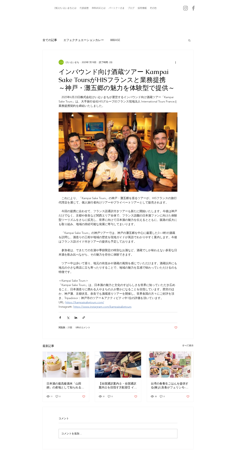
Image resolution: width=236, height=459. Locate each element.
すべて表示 (187, 345)
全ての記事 (50, 40)
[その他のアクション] (175, 62)
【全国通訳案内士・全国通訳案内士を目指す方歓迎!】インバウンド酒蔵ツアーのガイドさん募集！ (118, 385)
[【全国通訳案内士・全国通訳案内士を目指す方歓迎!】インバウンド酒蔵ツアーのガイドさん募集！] (118, 365)
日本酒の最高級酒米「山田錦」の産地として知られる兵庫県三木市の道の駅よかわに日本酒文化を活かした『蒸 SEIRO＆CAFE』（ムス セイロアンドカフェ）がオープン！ (65, 385)
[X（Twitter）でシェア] (68, 317)
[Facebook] (193, 8)
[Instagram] (185, 8)
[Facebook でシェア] (60, 317)
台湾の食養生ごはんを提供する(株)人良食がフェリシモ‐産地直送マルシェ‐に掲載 (169, 385)
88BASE (115, 40)
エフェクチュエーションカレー (83, 40)
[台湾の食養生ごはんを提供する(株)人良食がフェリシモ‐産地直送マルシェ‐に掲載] (170, 365)
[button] (189, 40)
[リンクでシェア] (83, 317)
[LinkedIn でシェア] (75, 317)
